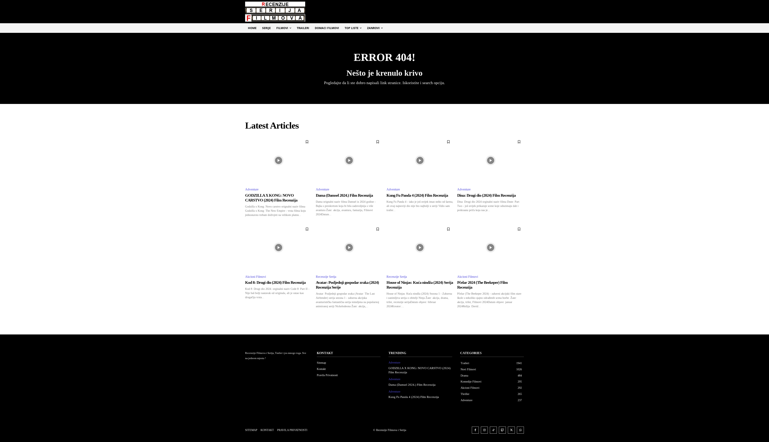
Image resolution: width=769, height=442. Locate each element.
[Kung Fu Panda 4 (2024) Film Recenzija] (420, 160)
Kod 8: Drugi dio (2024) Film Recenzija (275, 282)
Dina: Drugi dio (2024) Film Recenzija (486, 195)
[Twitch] (502, 430)
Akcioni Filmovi (255, 276)
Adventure (252, 189)
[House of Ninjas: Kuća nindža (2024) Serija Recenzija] (420, 247)
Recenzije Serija (326, 276)
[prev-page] (247, 315)
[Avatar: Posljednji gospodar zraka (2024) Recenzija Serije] (349, 247)
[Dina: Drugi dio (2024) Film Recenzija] (490, 160)
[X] (511, 430)
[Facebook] (475, 430)
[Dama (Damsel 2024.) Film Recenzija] (349, 160)
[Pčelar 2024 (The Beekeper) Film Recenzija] (490, 247)
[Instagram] (484, 430)
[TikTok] (493, 430)
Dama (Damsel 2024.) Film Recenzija (344, 195)
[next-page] (521, 315)
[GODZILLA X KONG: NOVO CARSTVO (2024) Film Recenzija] (278, 160)
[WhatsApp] (520, 430)
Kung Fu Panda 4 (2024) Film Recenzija (417, 195)
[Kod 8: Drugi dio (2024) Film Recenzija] (278, 247)
